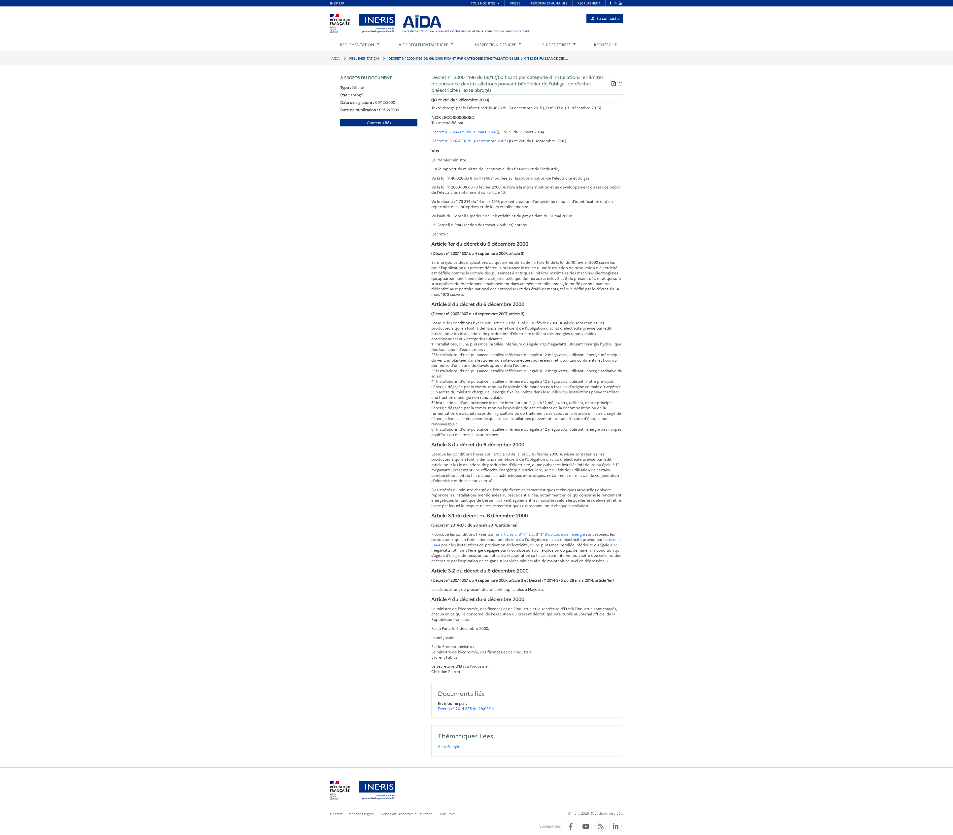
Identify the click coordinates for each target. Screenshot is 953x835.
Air (440, 746)
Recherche (605, 44)
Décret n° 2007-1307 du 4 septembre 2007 (468, 140)
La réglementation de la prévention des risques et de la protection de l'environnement (465, 31)
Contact (336, 813)
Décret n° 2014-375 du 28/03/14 (466, 708)
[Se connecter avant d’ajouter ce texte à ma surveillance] (620, 83)
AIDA (335, 58)
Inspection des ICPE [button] (495, 44)
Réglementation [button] (357, 44)
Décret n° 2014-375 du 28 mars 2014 (463, 131)
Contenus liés (379, 122)
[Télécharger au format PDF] (613, 83)
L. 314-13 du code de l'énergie (558, 534)
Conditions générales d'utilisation (406, 813)
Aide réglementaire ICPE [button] (423, 44)
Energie (453, 746)
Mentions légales (361, 813)
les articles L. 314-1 (511, 534)
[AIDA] (422, 21)
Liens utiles (447, 813)
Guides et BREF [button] (556, 44)
